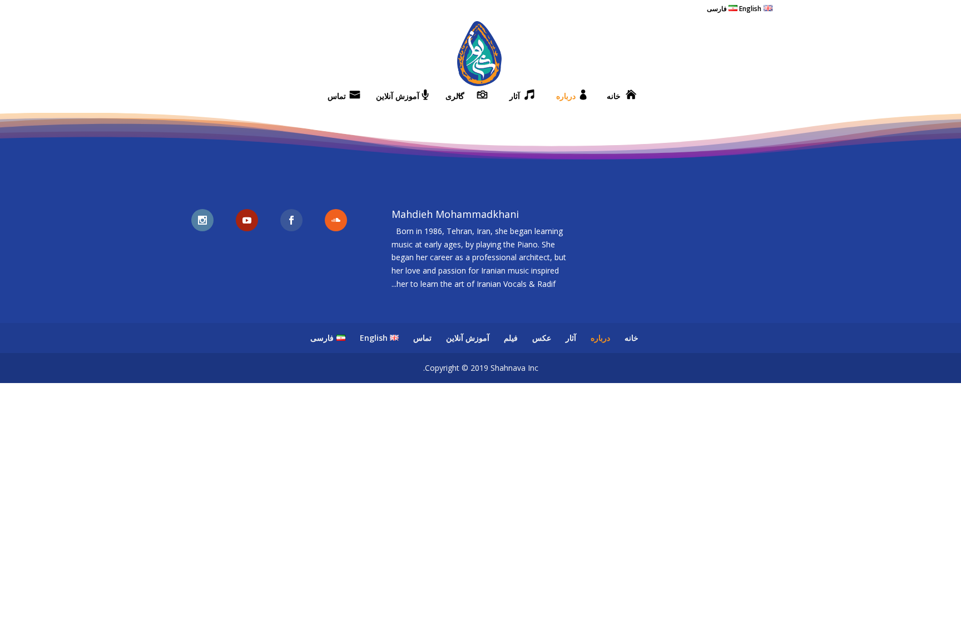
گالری (454, 96)
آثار (514, 96)
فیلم (511, 337)
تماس (337, 96)
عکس (541, 337)
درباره (566, 96)
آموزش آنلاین (397, 96)
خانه (614, 96)
